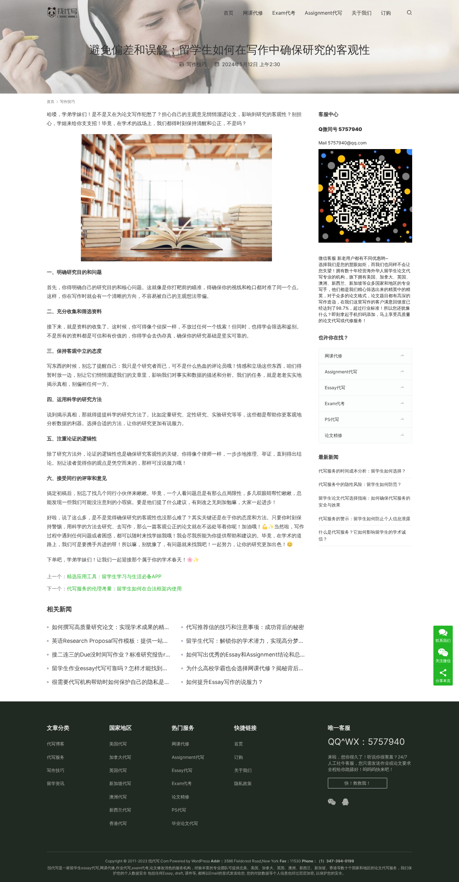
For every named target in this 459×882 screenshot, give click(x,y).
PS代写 (332, 419)
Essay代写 (335, 387)
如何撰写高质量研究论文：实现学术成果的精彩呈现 (112, 627)
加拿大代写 (120, 757)
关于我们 (362, 13)
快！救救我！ (357, 783)
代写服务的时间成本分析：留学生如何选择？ (362, 470)
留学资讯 (55, 783)
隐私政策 (243, 783)
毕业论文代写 (185, 823)
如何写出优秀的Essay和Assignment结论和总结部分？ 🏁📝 (246, 655)
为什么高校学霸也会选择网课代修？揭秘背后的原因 (246, 668)
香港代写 (118, 823)
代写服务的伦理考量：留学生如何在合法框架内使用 (124, 588)
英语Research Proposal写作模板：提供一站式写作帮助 (112, 641)
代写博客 (55, 743)
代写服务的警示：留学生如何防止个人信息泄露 (364, 518)
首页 (229, 13)
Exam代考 (283, 13)
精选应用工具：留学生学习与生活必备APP (114, 576)
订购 (386, 13)
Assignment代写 (323, 13)
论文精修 (333, 435)
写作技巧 (197, 64)
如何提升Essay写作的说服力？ (224, 682)
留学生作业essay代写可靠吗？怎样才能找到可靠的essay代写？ (112, 668)
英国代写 (118, 770)
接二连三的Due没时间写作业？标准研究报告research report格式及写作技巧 (112, 655)
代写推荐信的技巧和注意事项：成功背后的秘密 (245, 627)
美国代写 (118, 743)
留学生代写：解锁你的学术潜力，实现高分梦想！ (246, 641)
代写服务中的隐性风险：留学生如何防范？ (360, 484)
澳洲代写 (118, 796)
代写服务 (55, 757)
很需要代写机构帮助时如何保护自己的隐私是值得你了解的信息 (112, 682)
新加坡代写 (120, 783)
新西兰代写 (120, 809)
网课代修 (253, 13)
